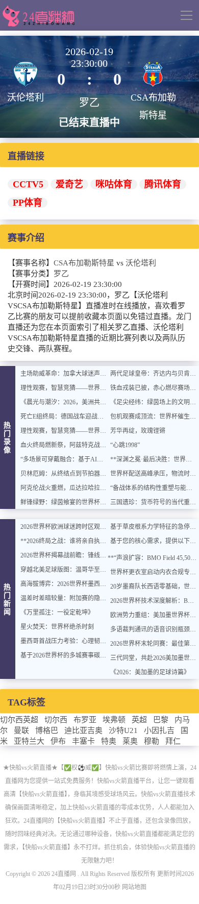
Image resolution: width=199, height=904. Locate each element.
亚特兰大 (29, 741)
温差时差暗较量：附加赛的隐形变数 (69, 598)
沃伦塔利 (141, 263)
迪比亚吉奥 (83, 730)
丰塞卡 (83, 741)
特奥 (108, 741)
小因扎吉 (159, 730)
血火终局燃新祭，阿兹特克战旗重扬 (69, 445)
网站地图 (134, 887)
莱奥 (130, 741)
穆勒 (151, 741)
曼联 (21, 730)
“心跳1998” (125, 445)
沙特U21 (123, 730)
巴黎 (160, 720)
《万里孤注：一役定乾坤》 (57, 612)
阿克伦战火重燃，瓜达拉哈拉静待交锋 (72, 488)
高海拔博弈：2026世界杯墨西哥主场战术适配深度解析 (93, 584)
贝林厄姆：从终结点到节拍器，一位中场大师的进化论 (93, 473)
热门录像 (8, 438)
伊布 (58, 741)
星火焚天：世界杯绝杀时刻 (57, 626)
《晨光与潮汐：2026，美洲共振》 (66, 402)
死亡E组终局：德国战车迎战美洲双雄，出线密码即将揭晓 (98, 416)
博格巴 (46, 730)
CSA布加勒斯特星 (84, 263)
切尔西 (55, 720)
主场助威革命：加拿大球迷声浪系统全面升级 (81, 373)
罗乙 (61, 274)
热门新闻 (8, 599)
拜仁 (173, 741)
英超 (139, 720)
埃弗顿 (114, 720)
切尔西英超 (19, 720)
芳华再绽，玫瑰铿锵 (137, 430)
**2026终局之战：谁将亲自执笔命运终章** (78, 541)
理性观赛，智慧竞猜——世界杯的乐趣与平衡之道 (87, 388)
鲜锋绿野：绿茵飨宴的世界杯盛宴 (66, 502)
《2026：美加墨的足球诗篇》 (150, 672)
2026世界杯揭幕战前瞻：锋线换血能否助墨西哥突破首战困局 (103, 555)
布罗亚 (84, 720)
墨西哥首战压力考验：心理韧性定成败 (72, 641)
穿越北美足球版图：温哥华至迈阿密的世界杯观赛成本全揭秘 (103, 569)
